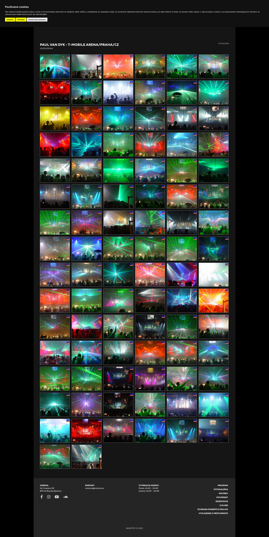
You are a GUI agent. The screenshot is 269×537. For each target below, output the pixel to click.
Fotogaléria (221, 489)
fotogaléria (223, 43)
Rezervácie (222, 501)
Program (223, 485)
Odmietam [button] (21, 19)
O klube (224, 505)
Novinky (223, 493)
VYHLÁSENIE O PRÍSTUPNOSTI (213, 513)
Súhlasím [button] (10, 19)
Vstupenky (222, 497)
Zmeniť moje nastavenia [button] (37, 19)
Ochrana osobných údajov (212, 509)
